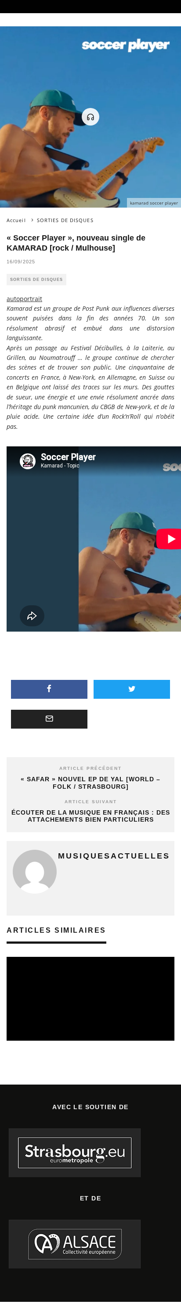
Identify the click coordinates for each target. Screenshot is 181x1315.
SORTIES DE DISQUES (36, 279)
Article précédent (90, 768)
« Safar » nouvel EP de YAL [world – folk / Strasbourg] (90, 783)
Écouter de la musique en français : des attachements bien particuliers (90, 816)
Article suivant (91, 801)
